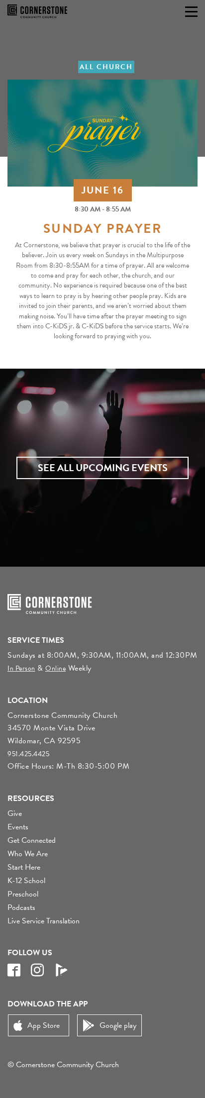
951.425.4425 (28, 754)
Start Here (23, 867)
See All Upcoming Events (103, 467)
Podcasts (21, 907)
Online (55, 668)
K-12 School (26, 881)
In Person (21, 668)
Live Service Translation (43, 921)
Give (14, 813)
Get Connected (31, 840)
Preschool (22, 894)
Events (17, 827)
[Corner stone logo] (37, 11)
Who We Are (27, 854)
